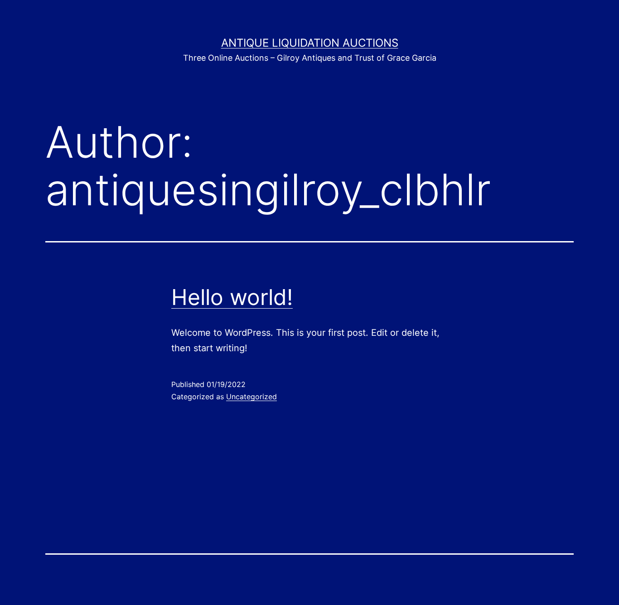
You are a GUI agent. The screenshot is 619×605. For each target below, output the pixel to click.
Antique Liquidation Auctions (309, 42)
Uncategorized (251, 396)
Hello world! (232, 297)
